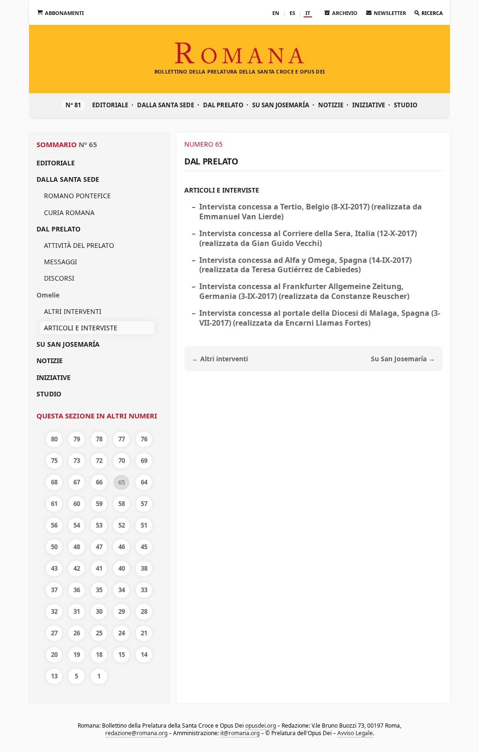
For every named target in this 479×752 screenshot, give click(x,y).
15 (121, 654)
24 (121, 633)
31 (76, 611)
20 (54, 654)
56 (54, 525)
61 (54, 503)
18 (99, 654)
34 (121, 590)
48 (76, 547)
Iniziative (368, 105)
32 (54, 611)
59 (99, 503)
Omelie (47, 294)
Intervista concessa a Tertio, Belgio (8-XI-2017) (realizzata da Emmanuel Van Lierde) (310, 211)
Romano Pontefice (77, 195)
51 (144, 525)
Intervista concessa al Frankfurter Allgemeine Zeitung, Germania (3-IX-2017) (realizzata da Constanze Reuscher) (304, 291)
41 (99, 568)
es (292, 12)
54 (76, 525)
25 (99, 633)
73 (76, 460)
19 (76, 654)
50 (54, 547)
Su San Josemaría (280, 105)
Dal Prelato (223, 105)
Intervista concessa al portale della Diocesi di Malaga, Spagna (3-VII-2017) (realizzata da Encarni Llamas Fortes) (319, 318)
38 (144, 568)
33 (144, 590)
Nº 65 (88, 144)
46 (121, 547)
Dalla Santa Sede (165, 105)
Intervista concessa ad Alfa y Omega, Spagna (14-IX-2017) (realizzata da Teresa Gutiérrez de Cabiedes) (305, 265)
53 (99, 525)
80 (54, 439)
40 (121, 568)
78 (99, 439)
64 (144, 482)
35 (99, 590)
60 (76, 503)
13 (54, 676)
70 (121, 460)
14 (144, 654)
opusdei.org (260, 726)
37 (54, 590)
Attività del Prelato (79, 245)
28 (144, 611)
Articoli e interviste (221, 190)
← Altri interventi (220, 358)
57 (144, 503)
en (275, 12)
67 (76, 482)
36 (76, 590)
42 (76, 568)
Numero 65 (203, 144)
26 (76, 633)
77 (121, 439)
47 (99, 547)
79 (76, 439)
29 (121, 611)
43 (54, 568)
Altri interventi (73, 311)
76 (144, 439)
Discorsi (59, 278)
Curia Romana (69, 212)
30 (99, 611)
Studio (405, 105)
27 (54, 633)
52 (121, 525)
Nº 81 (73, 105)
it (307, 12)
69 (144, 460)
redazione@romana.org (136, 733)
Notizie (330, 105)
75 (54, 460)
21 (144, 633)
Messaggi (60, 261)
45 (144, 547)
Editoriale (110, 105)
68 (54, 482)
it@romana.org (240, 733)
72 (99, 460)
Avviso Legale (355, 733)
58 (121, 503)
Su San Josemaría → (403, 358)
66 (99, 482)
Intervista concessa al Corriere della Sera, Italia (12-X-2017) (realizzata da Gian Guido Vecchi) (308, 238)
